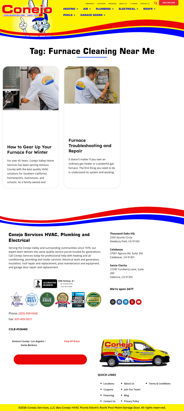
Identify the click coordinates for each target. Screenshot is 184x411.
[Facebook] (119, 302)
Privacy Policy (131, 401)
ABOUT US (123, 4)
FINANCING (112, 4)
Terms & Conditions (159, 383)
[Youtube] (139, 302)
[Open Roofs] (154, 9)
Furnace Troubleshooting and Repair (90, 145)
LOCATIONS (101, 4)
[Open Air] (90, 9)
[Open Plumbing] (113, 9)
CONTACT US (145, 4)
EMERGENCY (90, 4)
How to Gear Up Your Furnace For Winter (29, 149)
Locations (108, 383)
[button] (155, 4)
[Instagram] (113, 302)
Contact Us (109, 401)
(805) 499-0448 (28, 313)
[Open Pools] (74, 15)
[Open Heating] (77, 9)
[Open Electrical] (137, 9)
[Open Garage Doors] (104, 15)
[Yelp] (132, 302)
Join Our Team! (132, 389)
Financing (108, 395)
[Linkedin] (126, 302)
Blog (126, 395)
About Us (129, 383)
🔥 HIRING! (133, 4)
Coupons (108, 389)
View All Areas (72, 341)
